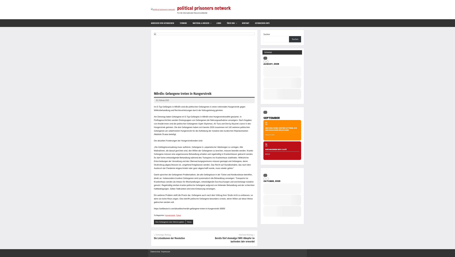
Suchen (266, 34)
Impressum (165, 252)
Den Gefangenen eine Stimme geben (169, 222)
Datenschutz (155, 252)
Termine (183, 23)
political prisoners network (204, 8)
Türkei (178, 215)
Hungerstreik (170, 215)
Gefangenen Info (262, 23)
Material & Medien (201, 23)
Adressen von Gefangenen (162, 23)
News (189, 222)
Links (218, 23)
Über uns (231, 23)
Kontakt (245, 23)
